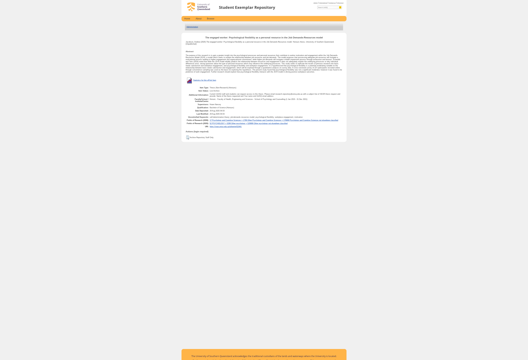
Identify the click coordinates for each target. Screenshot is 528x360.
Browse (210, 18)
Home (187, 18)
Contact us (332, 3)
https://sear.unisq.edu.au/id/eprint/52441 (226, 127)
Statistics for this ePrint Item (204, 80)
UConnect (340, 3)
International (323, 3)
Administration (192, 27)
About (198, 18)
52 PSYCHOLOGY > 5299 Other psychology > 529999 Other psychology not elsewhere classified (249, 123)
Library (316, 3)
